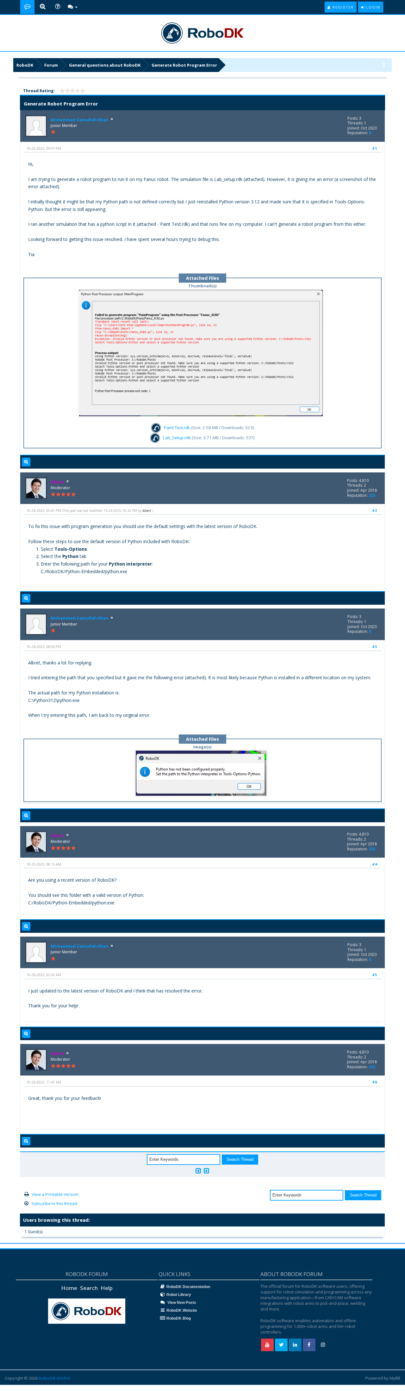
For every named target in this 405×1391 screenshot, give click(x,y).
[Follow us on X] (281, 1345)
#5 (374, 974)
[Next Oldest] (198, 1170)
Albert (146, 510)
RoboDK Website (181, 1310)
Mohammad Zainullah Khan (80, 120)
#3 (374, 646)
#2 (374, 510)
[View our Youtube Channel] (267, 1345)
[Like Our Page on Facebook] (309, 1345)
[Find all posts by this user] (26, 462)
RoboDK (24, 65)
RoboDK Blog (178, 1318)
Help (107, 1288)
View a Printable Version (55, 1194)
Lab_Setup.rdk (177, 438)
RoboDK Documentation (188, 1287)
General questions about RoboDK (104, 65)
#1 (374, 148)
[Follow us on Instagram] (323, 1345)
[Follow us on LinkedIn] (295, 1345)
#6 (374, 1082)
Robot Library (178, 1294)
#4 (374, 864)
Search (89, 1288)
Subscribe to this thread (54, 1203)
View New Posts (181, 1302)
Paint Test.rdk (177, 427)
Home (69, 1288)
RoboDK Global (54, 1378)
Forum (51, 65)
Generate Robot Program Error (184, 65)
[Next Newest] (206, 1170)
